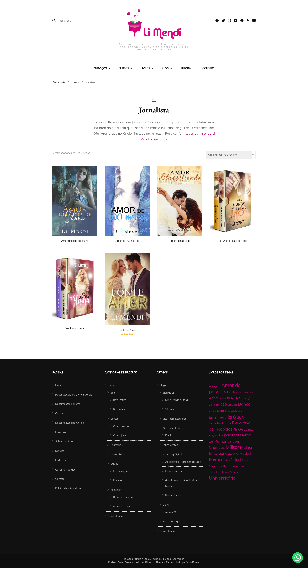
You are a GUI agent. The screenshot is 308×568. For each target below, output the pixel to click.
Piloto (227, 460)
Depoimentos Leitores (67, 404)
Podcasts (60, 460)
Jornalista (231, 435)
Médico (216, 459)
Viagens (169, 409)
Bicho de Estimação (239, 398)
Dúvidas (59, 451)
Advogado (214, 386)
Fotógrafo (213, 435)
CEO (223, 404)
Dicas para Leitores (173, 428)
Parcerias (60, 432)
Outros (114, 463)
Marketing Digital (172, 454)
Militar (232, 447)
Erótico (236, 416)
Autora (185, 68)
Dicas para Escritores (174, 418)
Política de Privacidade (68, 488)
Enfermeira (218, 417)
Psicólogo (237, 466)
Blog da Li (168, 392)
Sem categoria (115, 516)
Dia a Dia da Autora (176, 400)
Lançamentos (170, 445)
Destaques (116, 445)
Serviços (100, 68)
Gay (220, 435)
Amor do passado (225, 388)
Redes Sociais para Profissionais (73, 394)
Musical (245, 453)
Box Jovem (119, 409)
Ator (223, 398)
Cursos (124, 68)
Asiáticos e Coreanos (241, 392)
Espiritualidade (220, 423)
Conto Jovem (120, 435)
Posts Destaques (172, 521)
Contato (208, 68)
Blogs (163, 385)
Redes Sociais (173, 495)
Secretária (236, 471)
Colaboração (120, 471)
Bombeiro (214, 404)
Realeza (225, 472)
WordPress (192, 562)
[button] (297, 557)
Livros (145, 68)
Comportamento (174, 471)
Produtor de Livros (219, 466)
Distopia (222, 410)
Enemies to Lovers (235, 411)
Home (58, 385)
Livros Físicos (117, 454)
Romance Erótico (123, 497)
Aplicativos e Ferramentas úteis (183, 461)
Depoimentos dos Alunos (69, 422)
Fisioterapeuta (243, 429)
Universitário (222, 478)
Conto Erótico (121, 426)
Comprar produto (180, 195)
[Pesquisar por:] (81, 20)
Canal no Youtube (65, 469)
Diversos (118, 480)
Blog (165, 68)
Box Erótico (119, 400)
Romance (115, 489)
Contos (114, 418)
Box (112, 392)
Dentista (212, 411)
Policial (235, 460)
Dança (244, 404)
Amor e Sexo (172, 512)
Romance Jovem (122, 506)
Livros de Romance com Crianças (230, 441)
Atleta (214, 398)
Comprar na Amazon (75, 195)
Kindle (168, 435)
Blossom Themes (155, 562)
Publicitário (215, 471)
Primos (245, 460)
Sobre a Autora (64, 441)
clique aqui (159, 139)
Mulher (166, 504)
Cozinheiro (232, 405)
